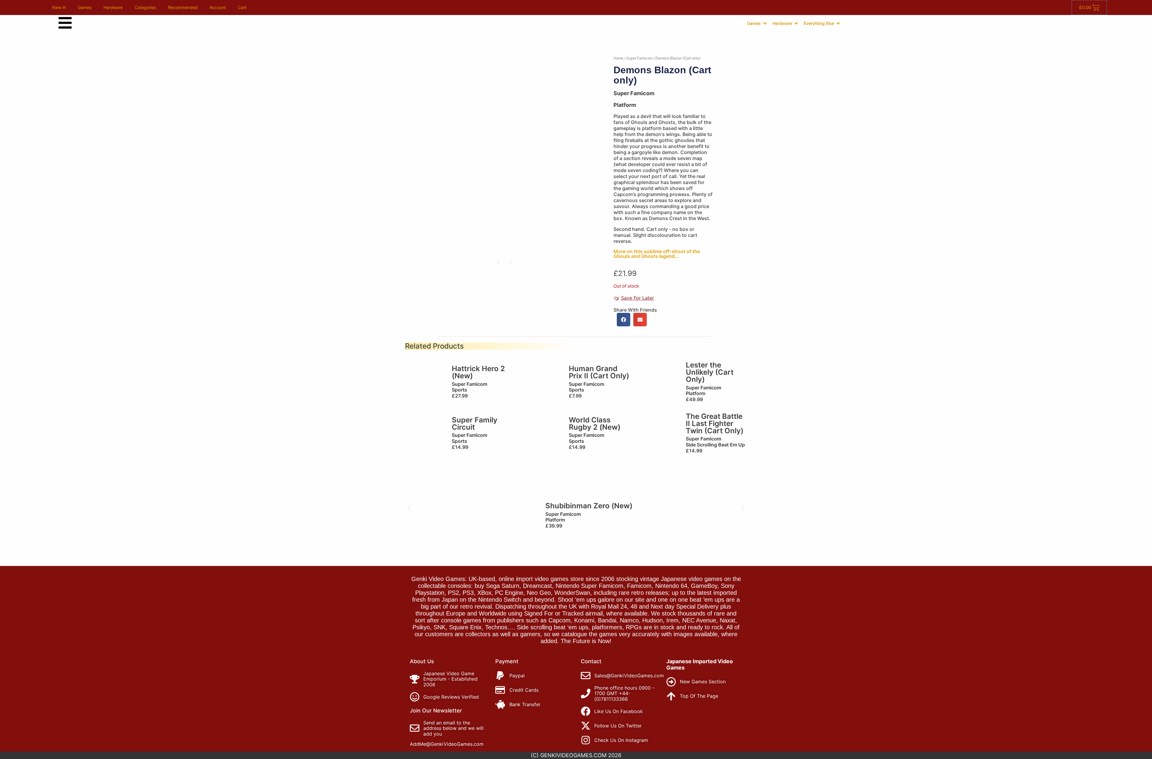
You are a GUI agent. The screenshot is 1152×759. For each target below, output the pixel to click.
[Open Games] (765, 23)
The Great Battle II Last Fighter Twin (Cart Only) (714, 423)
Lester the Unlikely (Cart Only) (710, 372)
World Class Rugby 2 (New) (594, 423)
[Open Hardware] (796, 23)
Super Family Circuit (474, 423)
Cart (242, 7)
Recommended (183, 7)
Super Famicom (639, 58)
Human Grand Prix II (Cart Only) (599, 372)
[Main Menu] (65, 22)
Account (218, 7)
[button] (510, 262)
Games (85, 7)
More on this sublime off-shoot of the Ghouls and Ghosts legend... (657, 253)
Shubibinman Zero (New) (588, 505)
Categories (145, 7)
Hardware (113, 7)
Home (618, 58)
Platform (625, 105)
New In (59, 7)
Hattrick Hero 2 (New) (478, 372)
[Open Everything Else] (838, 23)
